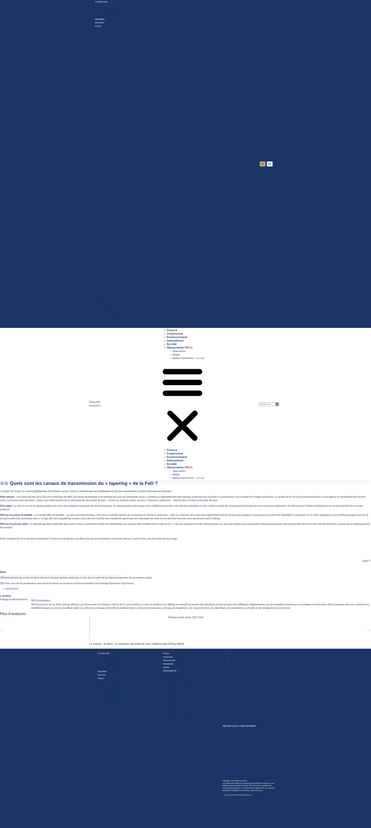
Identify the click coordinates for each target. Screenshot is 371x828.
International (175, 340)
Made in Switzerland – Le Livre (188, 358)
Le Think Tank (101, 2)
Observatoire (178, 351)
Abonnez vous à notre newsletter (239, 726)
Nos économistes (109, 15)
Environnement (177, 337)
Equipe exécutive (109, 5)
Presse (98, 26)
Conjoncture (175, 333)
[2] (290, 515)
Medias (176, 354)
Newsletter (100, 19)
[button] (156, 164)
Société (172, 344)
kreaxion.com (246, 795)
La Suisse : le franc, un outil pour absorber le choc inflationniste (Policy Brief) (136, 643)
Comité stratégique (110, 12)
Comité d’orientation (111, 8)
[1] (1, 577)
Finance (172, 330)
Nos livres (99, 22)
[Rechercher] (277, 404)
